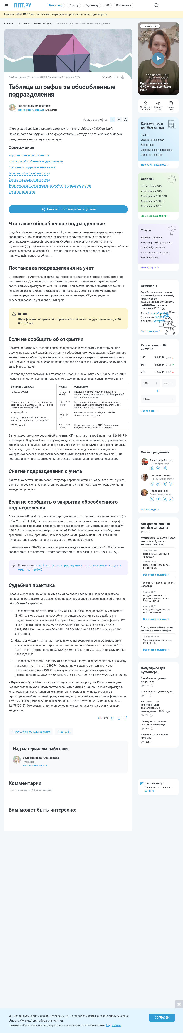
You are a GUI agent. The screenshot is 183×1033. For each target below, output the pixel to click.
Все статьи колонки (155, 574)
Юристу (73, 5)
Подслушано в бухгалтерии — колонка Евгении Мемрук (158, 629)
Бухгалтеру (55, 5)
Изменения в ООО (151, 191)
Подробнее (113, 1025)
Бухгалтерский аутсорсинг (156, 242)
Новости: (9, 14)
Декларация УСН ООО (154, 196)
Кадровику (91, 5)
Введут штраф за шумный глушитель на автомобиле (54, 14)
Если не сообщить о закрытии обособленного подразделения (50, 185)
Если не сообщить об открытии (29, 173)
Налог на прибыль (151, 154)
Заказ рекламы (150, 257)
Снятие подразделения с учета (29, 179)
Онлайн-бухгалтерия (153, 247)
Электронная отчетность (155, 252)
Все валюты (148, 411)
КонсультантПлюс (151, 237)
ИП (107, 5)
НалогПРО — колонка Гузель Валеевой (158, 584)
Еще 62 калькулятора (154, 164)
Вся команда (148, 509)
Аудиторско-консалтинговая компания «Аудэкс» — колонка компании (158, 541)
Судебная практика (22, 191)
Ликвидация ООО (151, 206)
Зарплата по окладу (152, 139)
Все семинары (149, 331)
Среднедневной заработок (156, 149)
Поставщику (123, 5)
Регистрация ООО (151, 186)
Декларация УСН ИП (153, 201)
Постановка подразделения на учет (32, 167)
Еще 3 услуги (148, 267)
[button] (158, 58)
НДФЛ (144, 134)
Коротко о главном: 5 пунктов (29, 155)
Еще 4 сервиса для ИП (154, 216)
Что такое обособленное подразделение (36, 161)
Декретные (147, 144)
